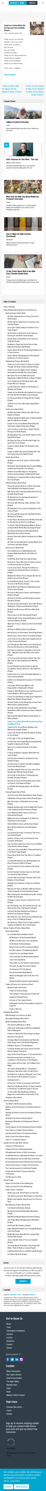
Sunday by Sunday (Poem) (18, 997)
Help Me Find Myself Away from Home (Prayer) (23, 1217)
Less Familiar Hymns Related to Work (20, 934)
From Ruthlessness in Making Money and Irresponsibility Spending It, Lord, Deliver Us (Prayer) (22, 553)
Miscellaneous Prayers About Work (18, 1205)
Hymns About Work (12, 931)
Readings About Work (11, 1012)
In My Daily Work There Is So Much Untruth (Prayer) (24, 1251)
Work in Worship (9, 307)
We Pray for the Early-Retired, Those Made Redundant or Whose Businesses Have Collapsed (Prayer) (24, 710)
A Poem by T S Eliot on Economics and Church (23, 1083)
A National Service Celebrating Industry (19, 1149)
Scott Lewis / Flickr (15, 1295)
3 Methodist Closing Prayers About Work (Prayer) (24, 798)
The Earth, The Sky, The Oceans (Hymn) (22, 966)
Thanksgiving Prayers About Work (17, 361)
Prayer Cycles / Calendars (14, 1190)
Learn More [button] (15, 1481)
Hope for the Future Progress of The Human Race (24, 1054)
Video (8, 1388)
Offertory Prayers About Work (16, 483)
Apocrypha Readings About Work (17, 1018)
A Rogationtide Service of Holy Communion (21, 1152)
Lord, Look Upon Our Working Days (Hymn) (24, 957)
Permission (31, 1295)
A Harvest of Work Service (15, 1146)
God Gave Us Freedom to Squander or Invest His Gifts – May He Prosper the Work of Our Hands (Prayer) (24, 652)
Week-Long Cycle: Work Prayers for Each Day (23, 1193)
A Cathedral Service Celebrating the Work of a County (24, 1155)
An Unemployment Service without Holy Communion (24, 1162)
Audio (8, 1392)
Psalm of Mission (15, 1009)
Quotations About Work (14, 1097)
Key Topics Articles (13, 1374)
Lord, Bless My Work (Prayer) (17, 1254)
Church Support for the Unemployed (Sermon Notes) (24, 1127)
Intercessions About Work (15, 548)
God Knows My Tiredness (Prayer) (19, 1225)
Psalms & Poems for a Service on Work (19, 984)
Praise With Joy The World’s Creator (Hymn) (24, 963)
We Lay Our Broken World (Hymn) (20, 972)
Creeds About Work (12, 457)
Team (8, 1327)
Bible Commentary (13, 1371)
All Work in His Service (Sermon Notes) (19, 1118)
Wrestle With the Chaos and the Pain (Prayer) (22, 824)
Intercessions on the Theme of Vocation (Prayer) (24, 636)
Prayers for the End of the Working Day (19, 1186)
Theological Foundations (15, 1331)
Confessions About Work (14, 409)
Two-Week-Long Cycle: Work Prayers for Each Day (24, 1196)
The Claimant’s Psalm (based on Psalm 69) (24, 994)
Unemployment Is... (14, 1080)
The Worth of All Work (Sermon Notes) (19, 1104)
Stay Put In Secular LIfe (15, 1037)
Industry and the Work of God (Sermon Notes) (21, 1133)
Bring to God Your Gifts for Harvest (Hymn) (24, 947)
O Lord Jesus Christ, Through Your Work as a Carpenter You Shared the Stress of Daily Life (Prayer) (23, 570)
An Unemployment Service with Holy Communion (23, 1159)
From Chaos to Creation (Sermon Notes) (19, 1130)
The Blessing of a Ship (13, 1177)
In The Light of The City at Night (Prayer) (21, 738)
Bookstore (10, 1341)
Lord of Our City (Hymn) (17, 960)
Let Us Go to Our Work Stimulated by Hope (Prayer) (24, 795)
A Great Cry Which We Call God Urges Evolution (23, 1034)
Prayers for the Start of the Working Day (19, 1183)
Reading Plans (11, 1385)
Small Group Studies (14, 1378)
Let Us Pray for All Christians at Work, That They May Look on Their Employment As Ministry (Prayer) (23, 660)
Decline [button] (8, 1487)
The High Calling (12, 1381)
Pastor (9, 1410)
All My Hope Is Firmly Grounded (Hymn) (22, 938)
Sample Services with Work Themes (16, 1143)
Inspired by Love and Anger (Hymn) (21, 953)
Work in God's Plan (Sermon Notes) (18, 1136)
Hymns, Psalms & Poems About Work (17, 928)
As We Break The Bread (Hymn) (20, 944)
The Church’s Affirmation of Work (18, 1025)
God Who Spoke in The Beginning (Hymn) (23, 950)
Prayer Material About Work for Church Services (20, 310)
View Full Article (9, 75)
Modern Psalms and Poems (17, 988)
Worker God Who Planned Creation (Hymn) (24, 981)
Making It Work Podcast (15, 1395)
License (9, 1337)
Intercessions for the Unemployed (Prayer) (22, 615)
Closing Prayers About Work (15, 792)
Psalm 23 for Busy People (18, 991)
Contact (9, 1344)
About (8, 1324)
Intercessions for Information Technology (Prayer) (24, 633)
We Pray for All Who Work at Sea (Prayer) (21, 629)
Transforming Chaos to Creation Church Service (22, 1165)
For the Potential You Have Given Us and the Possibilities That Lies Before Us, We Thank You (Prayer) (23, 668)
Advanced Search (12, 1354)
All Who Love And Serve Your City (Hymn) (23, 941)
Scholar (9, 1414)
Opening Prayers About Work (15, 313)
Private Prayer (8, 1180)
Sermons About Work (11, 1101)
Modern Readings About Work (16, 1022)
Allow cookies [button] (21, 1487)
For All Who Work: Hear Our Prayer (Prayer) (22, 559)
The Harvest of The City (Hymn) (20, 969)
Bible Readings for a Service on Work (18, 1015)
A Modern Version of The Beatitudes (20, 1046)
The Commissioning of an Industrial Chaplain (21, 1168)
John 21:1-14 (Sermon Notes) (16, 1140)
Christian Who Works (14, 1407)
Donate (23, 1281)
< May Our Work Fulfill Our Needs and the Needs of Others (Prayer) (11, 89)
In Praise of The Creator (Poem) (20, 1000)
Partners (9, 1334)
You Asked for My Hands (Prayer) (18, 1208)
